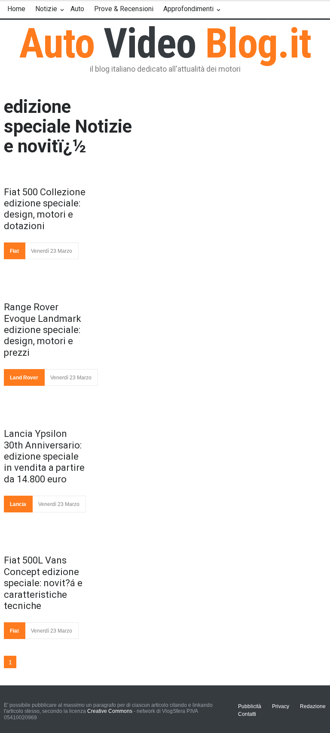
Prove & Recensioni (123, 9)
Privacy (280, 706)
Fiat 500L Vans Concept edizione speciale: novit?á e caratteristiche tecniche (43, 583)
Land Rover (24, 378)
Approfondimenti (188, 9)
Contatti (247, 714)
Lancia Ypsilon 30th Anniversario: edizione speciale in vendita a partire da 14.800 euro (44, 456)
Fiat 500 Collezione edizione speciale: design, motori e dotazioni (45, 209)
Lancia (18, 504)
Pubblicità (249, 706)
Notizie (46, 9)
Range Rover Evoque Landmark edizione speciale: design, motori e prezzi (42, 330)
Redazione (313, 706)
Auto (77, 9)
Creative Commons (109, 711)
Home (16, 9)
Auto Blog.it (165, 43)
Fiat (14, 251)
